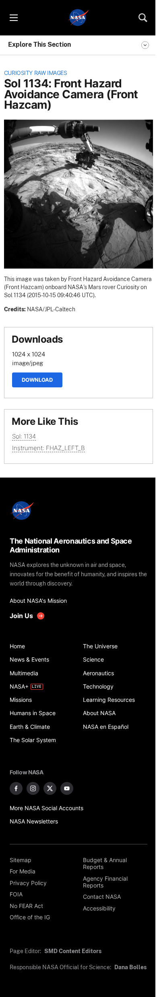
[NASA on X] (49, 788)
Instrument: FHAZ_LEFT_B (48, 448)
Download (37, 379)
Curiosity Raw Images (35, 73)
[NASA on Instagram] (33, 788)
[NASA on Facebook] (16, 788)
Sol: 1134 (24, 436)
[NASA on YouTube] (66, 788)
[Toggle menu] (13, 17)
